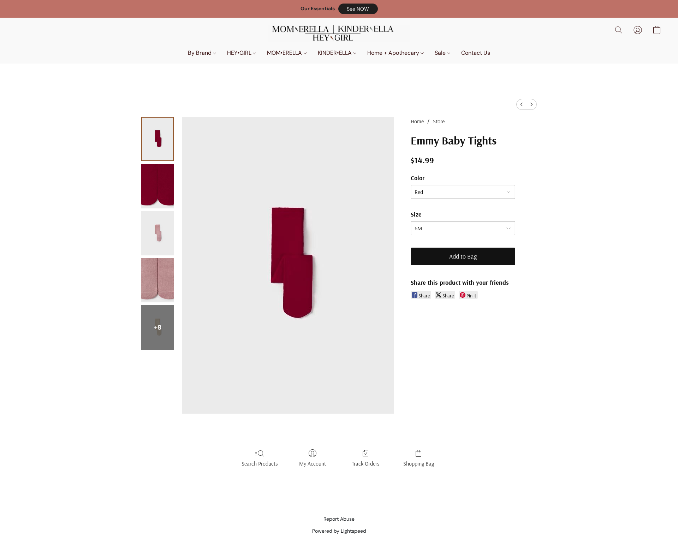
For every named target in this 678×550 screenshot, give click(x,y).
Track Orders (366, 463)
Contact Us (475, 53)
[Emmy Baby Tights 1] (157, 186)
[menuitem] (522, 104)
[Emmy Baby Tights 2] (157, 233)
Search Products (260, 463)
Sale (441, 53)
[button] (358, 9)
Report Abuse (339, 519)
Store (439, 121)
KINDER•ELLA (335, 53)
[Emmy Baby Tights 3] (157, 280)
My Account (312, 463)
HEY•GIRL (240, 53)
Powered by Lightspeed (339, 531)
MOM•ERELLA (285, 53)
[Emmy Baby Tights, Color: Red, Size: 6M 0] (157, 139)
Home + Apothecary (394, 53)
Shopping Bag (418, 463)
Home (417, 121)
